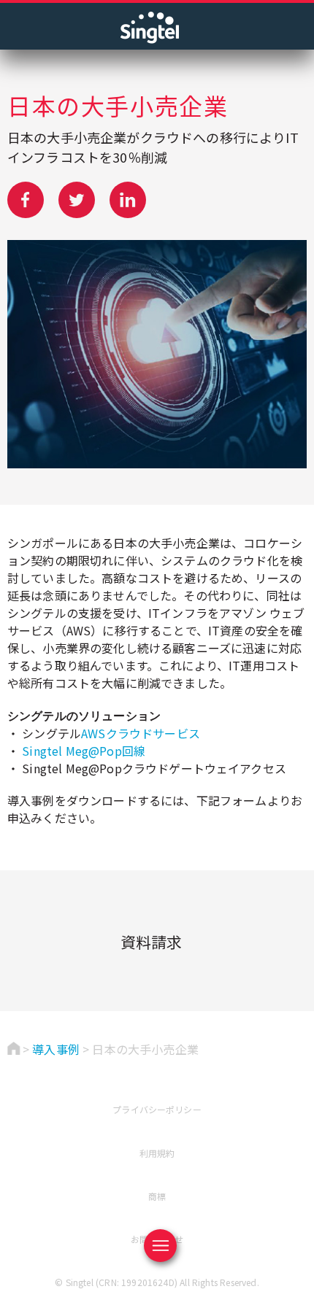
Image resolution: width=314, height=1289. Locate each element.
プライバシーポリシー (157, 1109)
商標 (157, 1196)
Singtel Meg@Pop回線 (83, 750)
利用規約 (157, 1153)
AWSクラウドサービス (140, 733)
